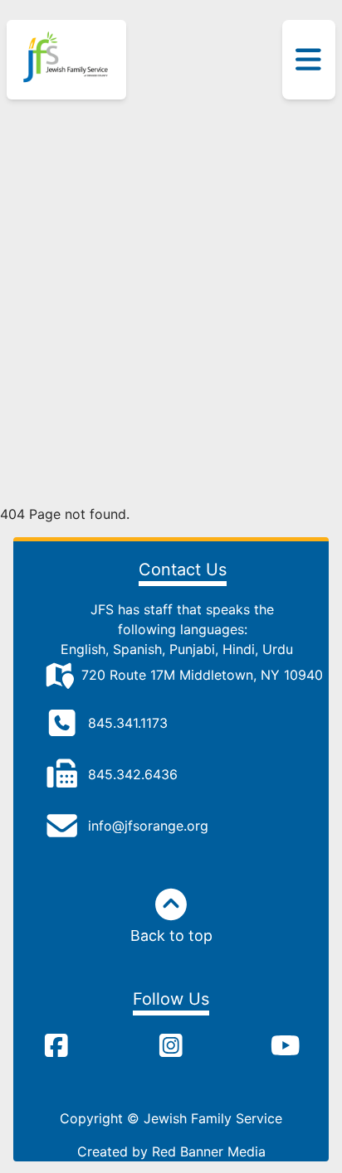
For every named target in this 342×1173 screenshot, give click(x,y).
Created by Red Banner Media (171, 1151)
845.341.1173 (128, 723)
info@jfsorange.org (148, 825)
